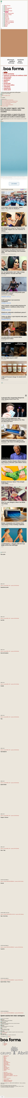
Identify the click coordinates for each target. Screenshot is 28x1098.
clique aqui (10, 1086)
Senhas (9, 103)
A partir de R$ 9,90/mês (10, 585)
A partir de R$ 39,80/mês (12, 1012)
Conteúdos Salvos (14, 101)
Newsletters (11, 104)
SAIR (22, 47)
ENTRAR (21, 45)
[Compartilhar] (2, 184)
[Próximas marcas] (1, 28)
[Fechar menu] (11, 92)
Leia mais (14, 183)
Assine (5, 72)
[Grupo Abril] (1, 1)
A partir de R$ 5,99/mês (10, 848)
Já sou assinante (9, 74)
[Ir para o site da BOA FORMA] (14, 34)
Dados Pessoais (13, 102)
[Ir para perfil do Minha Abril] (14, 95)
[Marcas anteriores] (1, 3)
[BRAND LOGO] (14, 69)
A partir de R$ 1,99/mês (10, 684)
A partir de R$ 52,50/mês (12, 881)
